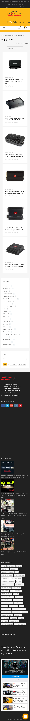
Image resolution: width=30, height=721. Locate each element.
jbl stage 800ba (6, 593)
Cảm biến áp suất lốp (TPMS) (10, 334)
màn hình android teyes (19, 609)
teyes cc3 (13, 618)
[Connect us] (3, 406)
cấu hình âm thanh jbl (8, 581)
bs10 (17, 572)
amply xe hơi (5, 569)
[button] (4, 28)
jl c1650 (15, 593)
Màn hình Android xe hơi (9, 298)
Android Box (6, 342)
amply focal (10, 566)
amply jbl (19, 566)
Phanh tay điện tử (7, 293)
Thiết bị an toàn (7, 288)
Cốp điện (5, 324)
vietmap (21, 618)
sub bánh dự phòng (7, 615)
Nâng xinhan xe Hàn (8, 296)
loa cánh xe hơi (18, 603)
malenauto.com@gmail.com (11, 395)
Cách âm (5, 337)
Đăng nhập (16, 7)
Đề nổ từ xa (6, 319)
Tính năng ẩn (6, 286)
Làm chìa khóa (7, 303)
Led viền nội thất (7, 301)
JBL (12, 590)
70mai (3, 566)
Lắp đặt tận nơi (6, 609)
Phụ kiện (5, 291)
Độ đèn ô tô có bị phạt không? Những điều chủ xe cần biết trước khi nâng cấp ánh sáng (14, 495)
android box (14, 569)
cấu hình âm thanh (16, 578)
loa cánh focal (18, 599)
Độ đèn (5, 316)
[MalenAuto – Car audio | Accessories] (15, 17)
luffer (22, 606)
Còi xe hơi (5, 326)
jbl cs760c (18, 590)
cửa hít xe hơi (16, 587)
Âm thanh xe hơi (9, 77)
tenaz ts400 (5, 618)
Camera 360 (6, 331)
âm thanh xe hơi (14, 621)
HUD (4, 308)
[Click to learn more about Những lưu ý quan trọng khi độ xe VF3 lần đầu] (7, 550)
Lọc (5, 364)
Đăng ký (22, 7)
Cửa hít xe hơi (6, 321)
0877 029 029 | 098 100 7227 (17, 23)
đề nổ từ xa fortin (20, 624)
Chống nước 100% (19, 575)
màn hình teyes (6, 612)
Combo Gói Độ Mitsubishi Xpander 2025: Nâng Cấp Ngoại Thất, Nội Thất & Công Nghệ (14, 516)
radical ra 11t (16, 612)
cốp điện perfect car (7, 584)
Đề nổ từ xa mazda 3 (7, 624)
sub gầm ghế (18, 615)
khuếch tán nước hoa (7, 596)
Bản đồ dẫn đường (7, 339)
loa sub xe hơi (13, 606)
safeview (24, 612)
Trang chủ (3, 35)
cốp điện (18, 581)
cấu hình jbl (5, 578)
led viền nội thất (6, 599)
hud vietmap (5, 590)
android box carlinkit (8, 572)
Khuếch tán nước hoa (8, 306)
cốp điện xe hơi (20, 584)
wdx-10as (4, 621)
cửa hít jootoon (6, 587)
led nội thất (19, 596)
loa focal (4, 606)
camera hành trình (7, 575)
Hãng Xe (5, 311)
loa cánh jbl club (7, 603)
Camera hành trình (8, 329)
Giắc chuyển (6, 314)
